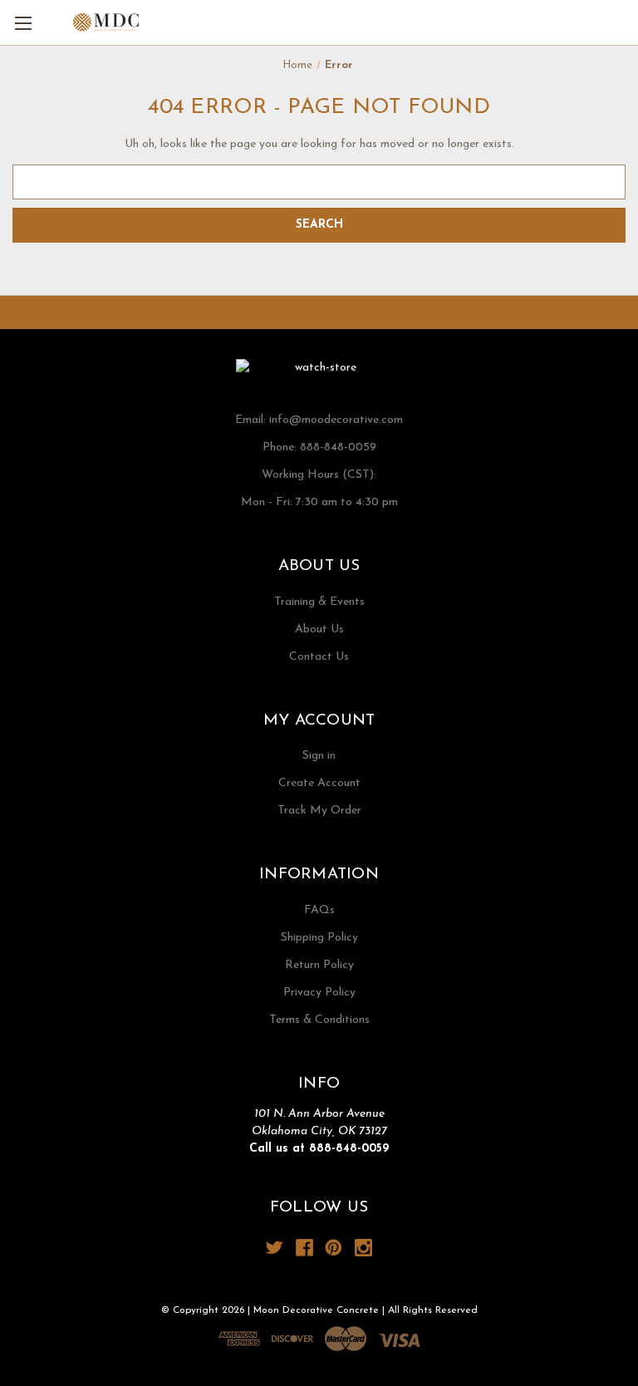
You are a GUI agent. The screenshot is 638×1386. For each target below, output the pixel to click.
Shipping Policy (319, 937)
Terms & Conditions (319, 1020)
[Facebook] (304, 1247)
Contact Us (319, 657)
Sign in (319, 756)
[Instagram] (363, 1247)
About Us (319, 629)
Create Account (319, 783)
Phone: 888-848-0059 (319, 447)
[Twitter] (274, 1247)
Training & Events (319, 602)
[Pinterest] (333, 1247)
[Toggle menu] (23, 23)
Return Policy (319, 965)
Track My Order (319, 810)
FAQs (319, 910)
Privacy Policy (319, 992)
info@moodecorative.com (336, 420)
